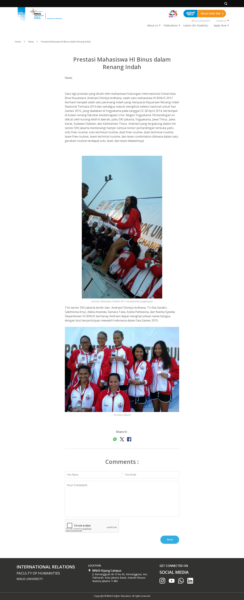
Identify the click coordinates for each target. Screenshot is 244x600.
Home (18, 41)
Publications (171, 25)
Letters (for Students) (195, 25)
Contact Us (221, 20)
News (31, 41)
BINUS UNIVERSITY (201, 20)
